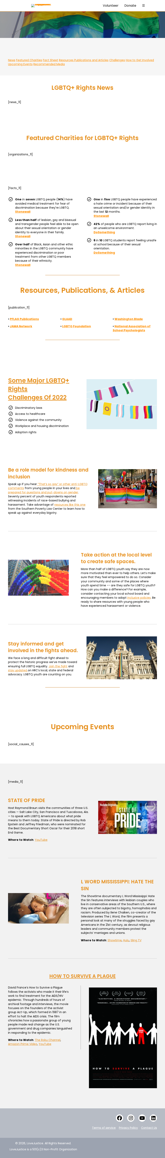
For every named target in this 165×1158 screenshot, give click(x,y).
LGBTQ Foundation (76, 326)
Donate (130, 5)
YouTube (45, 1044)
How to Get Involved (140, 60)
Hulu (126, 940)
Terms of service (104, 1128)
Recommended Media (49, 64)
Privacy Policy (128, 1128)
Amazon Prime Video (22, 1044)
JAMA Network (21, 326)
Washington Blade (128, 319)
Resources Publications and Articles (83, 60)
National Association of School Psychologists (132, 328)
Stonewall (22, 212)
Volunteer (111, 5)
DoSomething (104, 232)
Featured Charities (29, 60)
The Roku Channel (47, 1040)
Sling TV (136, 940)
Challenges (117, 60)
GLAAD (67, 319)
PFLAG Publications (24, 319)
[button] (119, 1118)
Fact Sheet (50, 60)
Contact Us (149, 1128)
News (11, 60)
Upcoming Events (20, 64)
